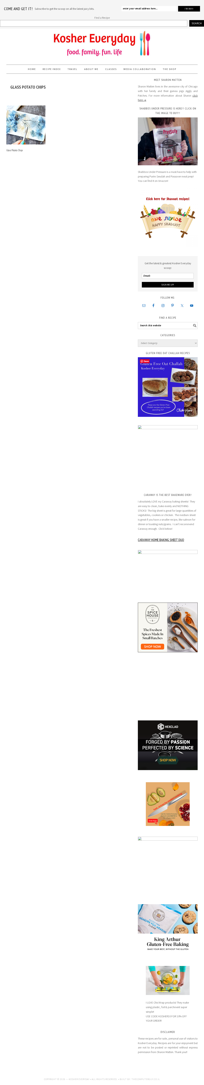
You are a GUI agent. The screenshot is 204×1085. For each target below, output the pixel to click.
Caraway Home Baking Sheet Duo (161, 539)
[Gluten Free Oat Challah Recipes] (168, 387)
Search (197, 23)
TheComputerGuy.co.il (145, 1079)
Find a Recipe (102, 17)
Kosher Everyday (102, 45)
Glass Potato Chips (14, 150)
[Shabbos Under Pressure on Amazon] (168, 141)
